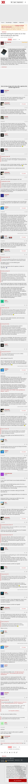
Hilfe (21, 760)
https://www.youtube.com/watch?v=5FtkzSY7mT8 (11, 743)
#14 (26, 373)
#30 (26, 741)
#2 (26, 95)
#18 (26, 478)
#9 (26, 211)
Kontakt (2, 760)
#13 (26, 349)
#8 (26, 199)
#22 (26, 571)
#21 (26, 552)
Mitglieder (15, 22)
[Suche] (11, 2)
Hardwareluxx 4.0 (5, 758)
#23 (26, 597)
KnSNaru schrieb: (4, 271)
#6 (26, 154)
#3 (26, 107)
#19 (26, 507)
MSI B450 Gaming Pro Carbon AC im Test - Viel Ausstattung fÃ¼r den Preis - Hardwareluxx (12, 673)
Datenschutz (17, 760)
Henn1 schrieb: (4, 428)
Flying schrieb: (4, 574)
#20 (26, 522)
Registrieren (21, 22)
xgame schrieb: (4, 700)
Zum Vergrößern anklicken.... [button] (14, 710)
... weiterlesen (4, 67)
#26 (26, 651)
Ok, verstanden (17, 780)
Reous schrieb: (4, 621)
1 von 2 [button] (9, 39)
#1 (26, 47)
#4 (26, 121)
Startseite (3, 761)
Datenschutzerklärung (18, 777)
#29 (26, 727)
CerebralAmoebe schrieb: (6, 524)
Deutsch (12, 758)
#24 (26, 612)
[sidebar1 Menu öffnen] (25, 2)
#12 (26, 305)
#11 (26, 254)
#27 (26, 669)
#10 (26, 240)
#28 (26, 697)
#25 (26, 636)
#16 (26, 444)
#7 (26, 177)
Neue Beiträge (8, 22)
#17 (26, 455)
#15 (26, 414)
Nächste (14, 39)
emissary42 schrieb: (5, 351)
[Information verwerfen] (26, 25)
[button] (4, 22)
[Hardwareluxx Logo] (3, 2)
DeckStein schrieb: (5, 156)
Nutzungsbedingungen (9, 760)
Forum (2, 22)
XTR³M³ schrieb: (4, 307)
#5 (26, 139)
